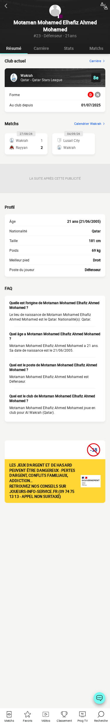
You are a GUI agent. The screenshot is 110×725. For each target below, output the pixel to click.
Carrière (41, 48)
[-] (99, 698)
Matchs (96, 48)
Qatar (96, 231)
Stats (69, 48)
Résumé (13, 48)
